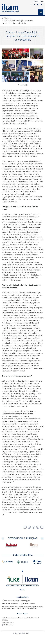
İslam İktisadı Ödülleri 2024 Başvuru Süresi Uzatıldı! (18, 604)
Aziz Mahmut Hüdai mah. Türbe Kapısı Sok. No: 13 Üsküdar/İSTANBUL (20, 619)
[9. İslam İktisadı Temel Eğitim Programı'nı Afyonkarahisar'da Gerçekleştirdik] (25, 527)
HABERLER (8, 18)
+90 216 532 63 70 (8, 622)
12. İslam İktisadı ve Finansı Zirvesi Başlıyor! (16, 601)
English (36, 1)
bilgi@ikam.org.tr (8, 625)
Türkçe (42, 1)
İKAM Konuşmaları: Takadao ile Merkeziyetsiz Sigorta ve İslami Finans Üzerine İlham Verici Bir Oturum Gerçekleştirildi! (22, 607)
